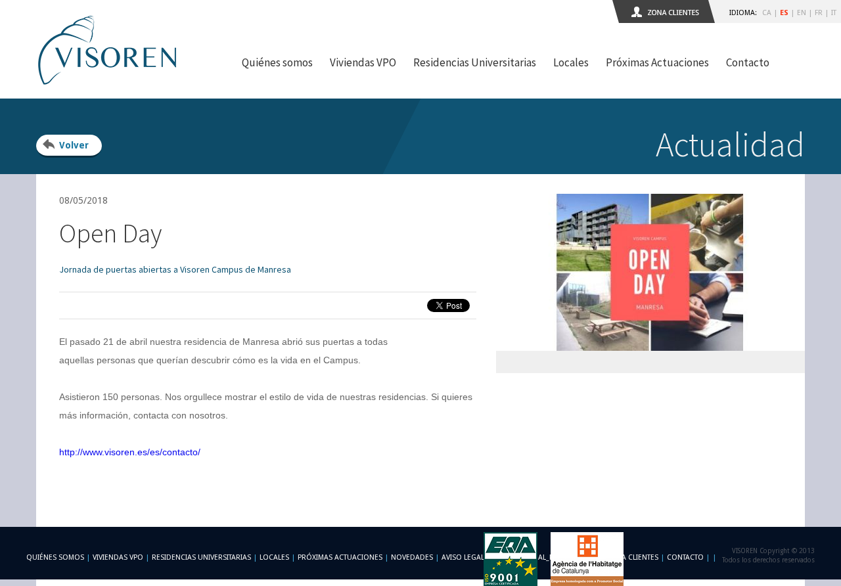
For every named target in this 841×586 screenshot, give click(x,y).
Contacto (747, 62)
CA (766, 13)
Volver (74, 145)
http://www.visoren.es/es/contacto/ (129, 452)
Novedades (412, 557)
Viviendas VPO (363, 62)
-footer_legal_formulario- (545, 557)
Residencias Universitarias (474, 62)
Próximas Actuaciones (657, 62)
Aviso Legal (463, 557)
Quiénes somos (277, 62)
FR (819, 13)
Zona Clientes (632, 557)
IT (833, 13)
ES (784, 13)
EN (801, 13)
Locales (571, 62)
